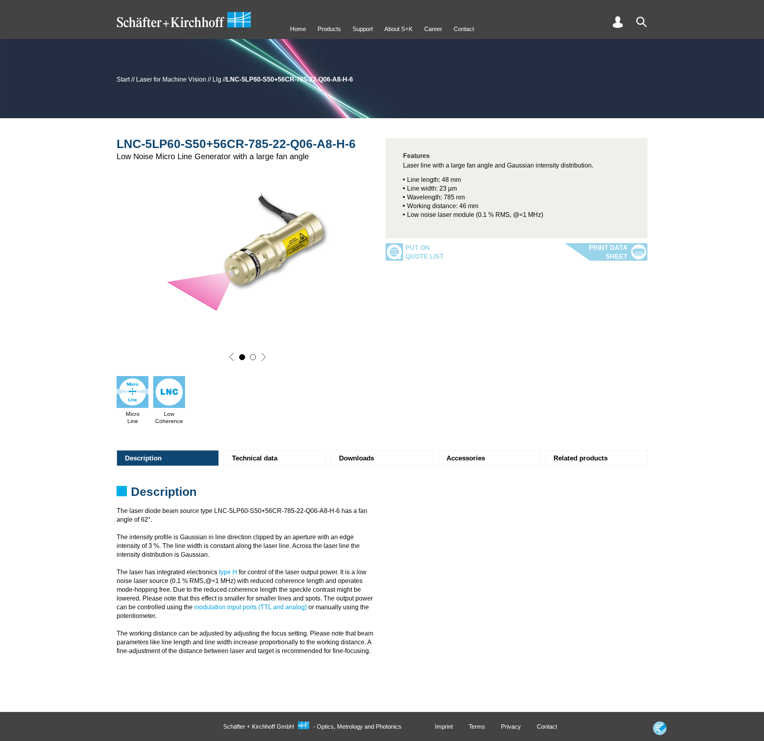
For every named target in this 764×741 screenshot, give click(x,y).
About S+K (398, 28)
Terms (477, 726)
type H (228, 572)
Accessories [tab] (465, 458)
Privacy (511, 726)
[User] (618, 22)
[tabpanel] (382, 494)
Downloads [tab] (356, 458)
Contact (464, 28)
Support (363, 28)
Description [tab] (143, 458)
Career (433, 28)
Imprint (444, 726)
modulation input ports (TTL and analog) (250, 607)
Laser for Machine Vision (171, 79)
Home (298, 28)
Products (329, 28)
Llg (216, 79)
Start (123, 79)
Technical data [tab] (254, 458)
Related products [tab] (581, 458)
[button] (232, 357)
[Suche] (641, 22)
